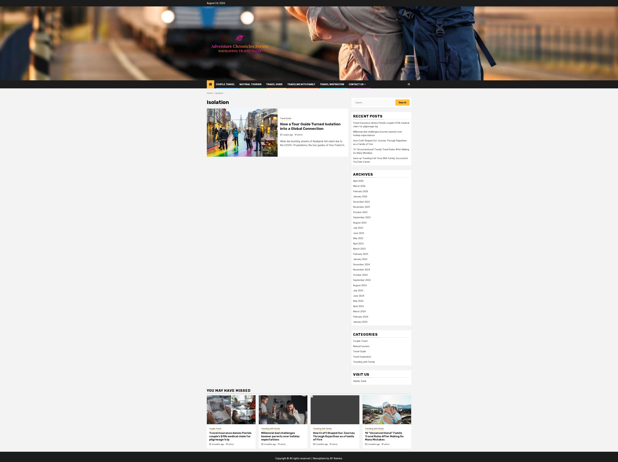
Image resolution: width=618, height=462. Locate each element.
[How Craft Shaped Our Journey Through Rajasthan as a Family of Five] (335, 409)
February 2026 (360, 191)
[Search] (409, 84)
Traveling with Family (301, 84)
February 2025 (360, 254)
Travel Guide (274, 84)
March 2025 (359, 248)
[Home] (210, 84)
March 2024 (359, 311)
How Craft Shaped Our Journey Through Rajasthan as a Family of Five (334, 436)
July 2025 (358, 227)
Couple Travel (225, 84)
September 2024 (361, 280)
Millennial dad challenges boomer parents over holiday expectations (280, 436)
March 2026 (359, 186)
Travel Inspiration (332, 84)
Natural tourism (250, 84)
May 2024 (358, 301)
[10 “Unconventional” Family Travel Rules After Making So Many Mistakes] (387, 409)
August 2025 (359, 222)
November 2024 (361, 269)
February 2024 (360, 316)
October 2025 (360, 212)
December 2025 (361, 201)
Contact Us (356, 84)
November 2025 (361, 207)
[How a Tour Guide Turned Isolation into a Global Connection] (242, 132)
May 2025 (358, 238)
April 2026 (358, 180)
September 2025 (361, 217)
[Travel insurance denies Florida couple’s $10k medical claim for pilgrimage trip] (231, 409)
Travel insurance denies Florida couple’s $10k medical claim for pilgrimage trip (230, 436)
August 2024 (359, 285)
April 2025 (358, 243)
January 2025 (360, 259)
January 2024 (360, 321)
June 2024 (358, 295)
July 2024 (358, 290)
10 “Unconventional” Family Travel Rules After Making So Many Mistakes (384, 436)
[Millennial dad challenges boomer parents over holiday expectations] (283, 409)
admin (300, 135)
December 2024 (361, 264)
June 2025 (358, 233)
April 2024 (358, 306)
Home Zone (359, 381)
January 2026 (360, 196)
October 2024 (360, 275)
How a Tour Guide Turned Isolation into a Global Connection (310, 126)
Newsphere (319, 458)
